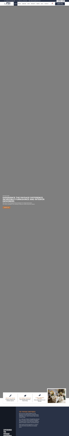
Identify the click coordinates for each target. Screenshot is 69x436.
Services (24, 3)
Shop (28, 3)
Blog (42, 3)
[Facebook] (60, 1)
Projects (33, 3)
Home (15, 3)
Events (38, 3)
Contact (47, 3)
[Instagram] (57, 1)
